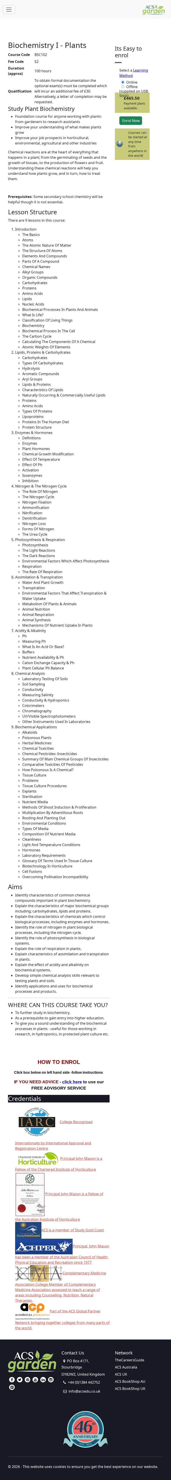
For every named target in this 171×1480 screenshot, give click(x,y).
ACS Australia (126, 1367)
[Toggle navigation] (9, 9)
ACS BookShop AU (130, 1381)
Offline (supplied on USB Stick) (133, 87)
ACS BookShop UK (130, 1388)
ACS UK (121, 1374)
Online (131, 82)
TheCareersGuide (129, 1360)
